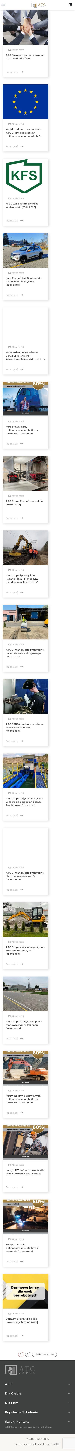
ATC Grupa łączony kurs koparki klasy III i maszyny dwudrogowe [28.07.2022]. (22, 579)
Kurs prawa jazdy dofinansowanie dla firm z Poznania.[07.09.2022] (22, 430)
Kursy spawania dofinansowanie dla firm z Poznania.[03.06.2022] (22, 1248)
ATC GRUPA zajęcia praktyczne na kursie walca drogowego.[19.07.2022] (25, 653)
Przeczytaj (14, 72)
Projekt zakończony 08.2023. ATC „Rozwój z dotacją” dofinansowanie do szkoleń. (23, 133)
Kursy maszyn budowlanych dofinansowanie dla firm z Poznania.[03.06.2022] (23, 1099)
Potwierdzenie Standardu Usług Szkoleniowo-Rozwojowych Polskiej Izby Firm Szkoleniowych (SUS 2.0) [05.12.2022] (25, 359)
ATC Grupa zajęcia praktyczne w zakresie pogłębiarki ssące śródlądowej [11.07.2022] (24, 802)
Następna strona (44, 1354)
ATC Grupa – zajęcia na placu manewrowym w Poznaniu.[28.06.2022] (24, 1025)
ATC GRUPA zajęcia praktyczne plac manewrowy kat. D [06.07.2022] (25, 876)
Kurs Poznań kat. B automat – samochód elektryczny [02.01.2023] (24, 281)
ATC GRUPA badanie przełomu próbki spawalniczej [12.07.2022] (25, 727)
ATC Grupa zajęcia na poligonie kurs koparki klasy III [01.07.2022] (25, 950)
